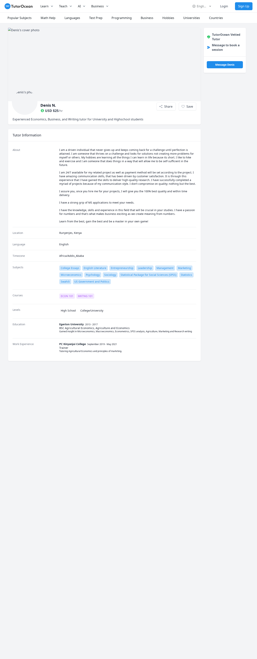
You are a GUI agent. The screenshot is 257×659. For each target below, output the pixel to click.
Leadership (145, 268)
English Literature (95, 268)
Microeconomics (71, 275)
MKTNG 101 (85, 296)
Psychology (93, 275)
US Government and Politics (91, 281)
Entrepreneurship (122, 268)
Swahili (65, 281)
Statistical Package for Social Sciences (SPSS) (148, 275)
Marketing (184, 268)
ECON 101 (67, 296)
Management (165, 268)
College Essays (70, 268)
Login (224, 6)
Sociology (110, 275)
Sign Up (243, 6)
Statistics (186, 275)
